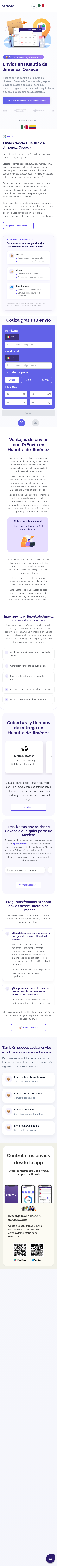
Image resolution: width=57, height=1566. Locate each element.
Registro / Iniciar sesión (16, 225)
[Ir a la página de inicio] (8, 6)
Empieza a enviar (30, 1027)
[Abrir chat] (50, 1558)
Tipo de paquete (16, 372)
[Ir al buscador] (34, 6)
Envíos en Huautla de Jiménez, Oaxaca (25, 67)
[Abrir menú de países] (43, 5)
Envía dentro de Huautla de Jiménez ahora (27, 100)
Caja (28, 379)
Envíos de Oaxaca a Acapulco (21, 870)
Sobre (12, 379)
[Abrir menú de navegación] (51, 5)
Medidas (11, 386)
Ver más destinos (27, 885)
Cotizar (28, 413)
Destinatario (12, 351)
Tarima (45, 379)
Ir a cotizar (27, 807)
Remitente (12, 330)
